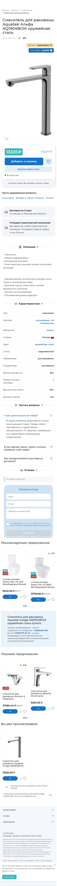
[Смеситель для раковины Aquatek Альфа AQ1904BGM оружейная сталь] (14, 746)
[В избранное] (48, 161)
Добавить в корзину (24, 161)
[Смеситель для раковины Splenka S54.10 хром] (42, 676)
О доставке (8, 198)
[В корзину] (10, 597)
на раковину (43, 320)
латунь (50, 330)
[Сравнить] (24, 38)
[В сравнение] (20, 597)
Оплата (49, 198)
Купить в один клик (28, 169)
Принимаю (9, 877)
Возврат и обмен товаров (30, 198)
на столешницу (47, 322)
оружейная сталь (44, 344)
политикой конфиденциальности (36, 523)
